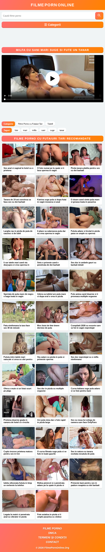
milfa (34, 130)
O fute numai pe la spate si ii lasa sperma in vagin (50, 169)
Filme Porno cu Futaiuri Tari (30, 124)
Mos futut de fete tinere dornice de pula (48, 326)
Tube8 (50, 124)
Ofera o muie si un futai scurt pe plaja (17, 389)
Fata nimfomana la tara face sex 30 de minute (17, 326)
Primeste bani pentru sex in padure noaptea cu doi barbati (85, 484)
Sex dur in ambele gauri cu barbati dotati (83, 263)
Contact (52, 542)
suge (52, 130)
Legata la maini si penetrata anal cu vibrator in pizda (17, 515)
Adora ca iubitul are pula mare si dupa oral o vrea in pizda (51, 295)
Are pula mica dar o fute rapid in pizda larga (51, 421)
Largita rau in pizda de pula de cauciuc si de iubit (18, 232)
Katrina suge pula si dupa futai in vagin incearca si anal (51, 200)
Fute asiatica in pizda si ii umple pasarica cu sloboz (49, 515)
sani (43, 130)
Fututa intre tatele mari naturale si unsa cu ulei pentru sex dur (18, 359)
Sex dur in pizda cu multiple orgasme (50, 389)
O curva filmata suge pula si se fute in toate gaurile (51, 452)
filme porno (52, 528)
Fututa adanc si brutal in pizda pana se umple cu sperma (85, 232)
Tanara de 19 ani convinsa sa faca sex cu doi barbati (17, 200)
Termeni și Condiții (52, 537)
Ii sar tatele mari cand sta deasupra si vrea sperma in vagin (16, 264)
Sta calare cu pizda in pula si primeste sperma (50, 358)
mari (25, 130)
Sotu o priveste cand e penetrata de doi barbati (48, 263)
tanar (62, 130)
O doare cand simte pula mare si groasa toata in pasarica (85, 200)
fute (16, 130)
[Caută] (99, 16)
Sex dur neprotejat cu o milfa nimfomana (84, 358)
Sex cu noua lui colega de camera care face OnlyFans (84, 421)
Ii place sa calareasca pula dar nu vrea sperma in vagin (51, 232)
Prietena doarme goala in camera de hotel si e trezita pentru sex (16, 422)
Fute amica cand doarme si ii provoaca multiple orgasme (84, 295)
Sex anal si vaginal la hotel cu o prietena (18, 169)
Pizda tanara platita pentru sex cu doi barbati (85, 169)
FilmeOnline (52, 5)
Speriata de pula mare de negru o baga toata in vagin (18, 295)
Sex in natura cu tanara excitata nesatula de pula (82, 452)
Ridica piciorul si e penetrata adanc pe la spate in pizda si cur (50, 485)
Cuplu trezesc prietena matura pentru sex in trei (18, 452)
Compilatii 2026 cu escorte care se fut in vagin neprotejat (86, 326)
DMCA (52, 532)
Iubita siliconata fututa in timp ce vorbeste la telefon (18, 484)
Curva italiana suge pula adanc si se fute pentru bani (85, 389)
